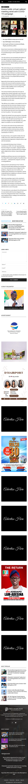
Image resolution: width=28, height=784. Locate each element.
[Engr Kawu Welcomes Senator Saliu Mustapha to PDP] (4, 240)
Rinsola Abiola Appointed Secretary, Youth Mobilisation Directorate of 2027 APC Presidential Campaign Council (16, 227)
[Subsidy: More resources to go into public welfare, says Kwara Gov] (4, 734)
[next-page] (4, 245)
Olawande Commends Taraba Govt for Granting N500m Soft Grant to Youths (17, 234)
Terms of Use (12, 780)
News (6, 4)
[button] (2, 2)
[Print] (23, 203)
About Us (22, 780)
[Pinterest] (8, 203)
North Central (6, 6)
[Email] (17, 203)
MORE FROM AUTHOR (17, 221)
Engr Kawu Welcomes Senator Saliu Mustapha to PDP (16, 239)
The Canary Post (5, 16)
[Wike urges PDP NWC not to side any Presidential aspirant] (4, 747)
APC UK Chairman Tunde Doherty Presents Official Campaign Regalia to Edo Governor (16, 698)
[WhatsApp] (11, 203)
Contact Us (6, 780)
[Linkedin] (14, 203)
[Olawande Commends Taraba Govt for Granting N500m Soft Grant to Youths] (4, 234)
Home (2, 4)
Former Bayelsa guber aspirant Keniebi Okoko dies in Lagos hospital (21, 213)
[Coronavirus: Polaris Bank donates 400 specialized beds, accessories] (4, 740)
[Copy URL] (20, 203)
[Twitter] (5, 203)
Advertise (17, 780)
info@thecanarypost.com (16, 719)
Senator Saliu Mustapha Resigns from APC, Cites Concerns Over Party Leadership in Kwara (17, 691)
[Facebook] (2, 203)
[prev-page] (2, 245)
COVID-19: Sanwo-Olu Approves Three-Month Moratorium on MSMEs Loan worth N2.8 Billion (6, 213)
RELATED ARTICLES (6, 221)
